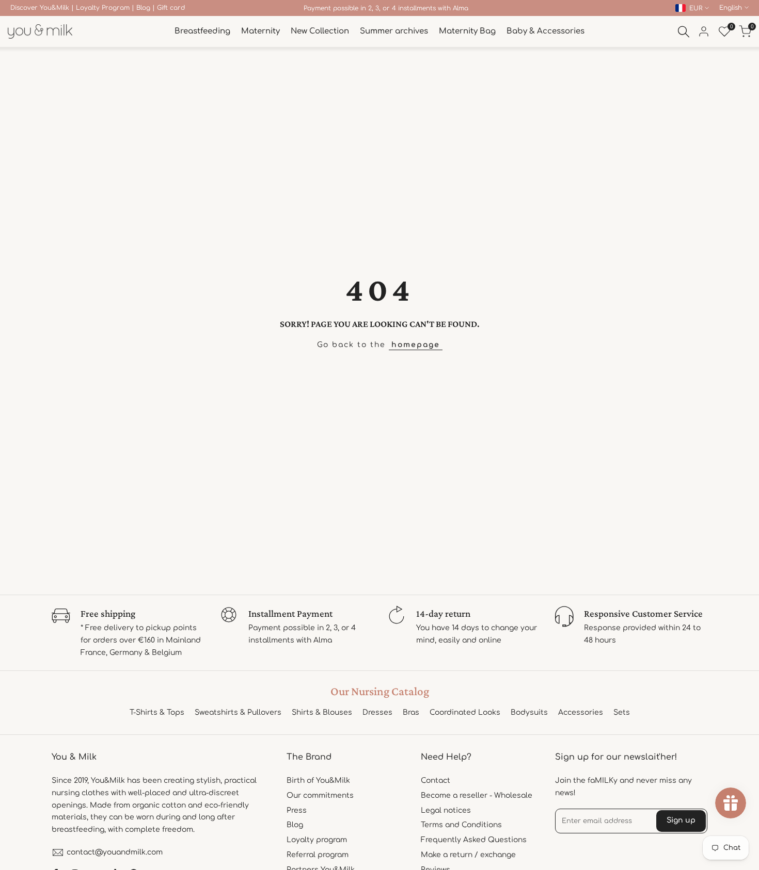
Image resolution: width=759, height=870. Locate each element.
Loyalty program (317, 840)
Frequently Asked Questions (474, 840)
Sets (621, 712)
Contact (435, 780)
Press (297, 810)
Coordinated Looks (465, 712)
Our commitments (320, 795)
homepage (415, 345)
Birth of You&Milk (318, 780)
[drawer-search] (683, 32)
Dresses (377, 712)
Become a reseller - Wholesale (476, 795)
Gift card (171, 7)
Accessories (580, 712)
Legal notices (446, 810)
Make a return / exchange (468, 855)
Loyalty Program (103, 7)
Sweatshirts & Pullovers (238, 712)
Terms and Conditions (461, 825)
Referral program (318, 855)
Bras (411, 712)
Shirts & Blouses (322, 712)
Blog (143, 7)
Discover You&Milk (39, 7)
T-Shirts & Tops (157, 712)
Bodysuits (529, 712)
